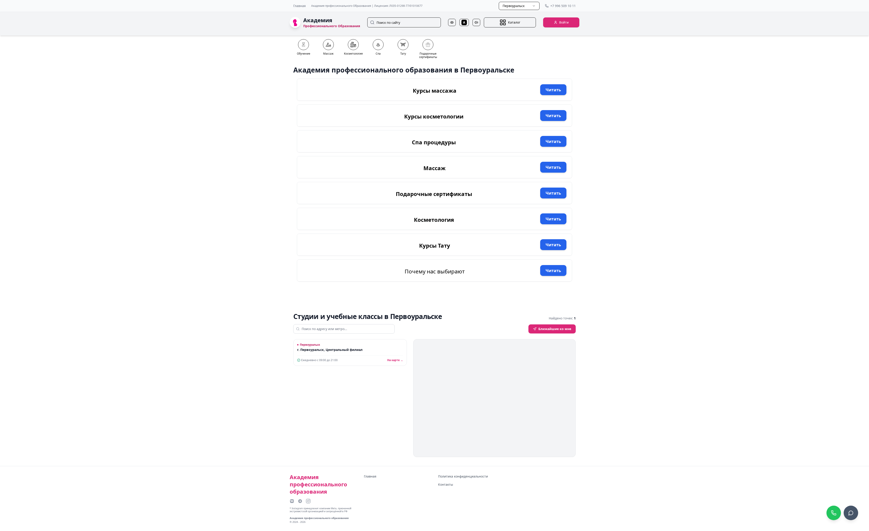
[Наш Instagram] (308, 501)
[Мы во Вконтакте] (292, 501)
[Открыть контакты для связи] (851, 513)
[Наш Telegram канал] (300, 501)
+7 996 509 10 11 (563, 6)
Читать (553, 89)
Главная (299, 6)
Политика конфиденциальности (463, 476)
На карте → (395, 360)
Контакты (445, 484)
